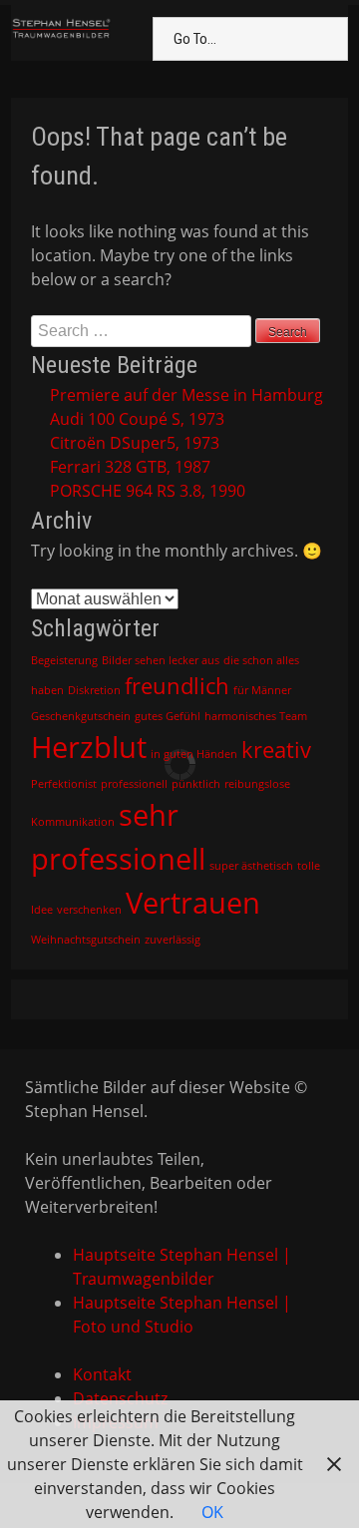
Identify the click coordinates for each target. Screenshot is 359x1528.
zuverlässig (172, 940)
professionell (134, 784)
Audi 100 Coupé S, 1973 (137, 419)
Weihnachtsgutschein (86, 940)
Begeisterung (64, 660)
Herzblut (89, 747)
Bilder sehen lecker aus (160, 660)
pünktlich (196, 784)
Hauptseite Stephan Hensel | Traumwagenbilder (182, 1267)
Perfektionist (64, 784)
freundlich (177, 685)
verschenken (89, 910)
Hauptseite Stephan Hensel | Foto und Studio (182, 1314)
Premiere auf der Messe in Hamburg (186, 395)
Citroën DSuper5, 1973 (134, 443)
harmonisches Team (255, 716)
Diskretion (94, 690)
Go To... (195, 39)
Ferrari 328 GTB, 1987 (130, 467)
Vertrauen (193, 903)
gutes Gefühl (167, 716)
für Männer (262, 690)
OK (212, 1512)
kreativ (276, 749)
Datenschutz (120, 1398)
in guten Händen (194, 754)
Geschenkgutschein (81, 716)
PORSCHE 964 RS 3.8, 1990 (147, 491)
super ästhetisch (251, 866)
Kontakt (102, 1374)
